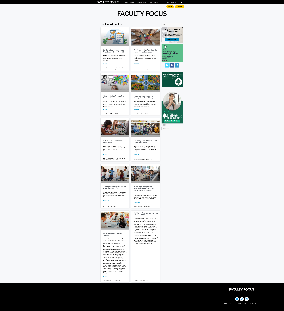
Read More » (106, 63)
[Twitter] (242, 299)
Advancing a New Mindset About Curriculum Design (145, 142)
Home (126, 2)
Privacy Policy (257, 293)
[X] (167, 65)
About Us (173, 2)
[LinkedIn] (177, 65)
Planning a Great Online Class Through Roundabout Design (144, 97)
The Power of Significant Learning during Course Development (146, 51)
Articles (205, 293)
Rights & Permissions (268, 293)
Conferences (165, 2)
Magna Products (153, 2)
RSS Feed (249, 293)
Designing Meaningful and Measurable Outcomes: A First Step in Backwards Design (144, 188)
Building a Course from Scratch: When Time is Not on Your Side (114, 51)
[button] (181, 2)
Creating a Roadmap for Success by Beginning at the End (114, 187)
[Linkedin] (247, 299)
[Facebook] (172, 65)
